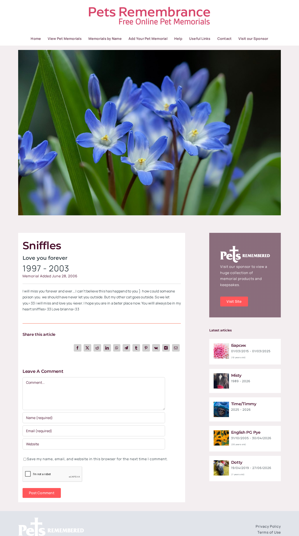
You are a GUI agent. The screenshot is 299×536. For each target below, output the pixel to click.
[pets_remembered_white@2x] (51, 519)
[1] (221, 345)
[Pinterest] (146, 348)
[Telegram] (126, 348)
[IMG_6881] (221, 462)
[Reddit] (97, 348)
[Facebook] (78, 348)
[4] (221, 432)
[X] (87, 348)
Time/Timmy (243, 404)
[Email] (176, 348)
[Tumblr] (136, 348)
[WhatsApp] (116, 348)
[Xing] (166, 348)
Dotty (236, 462)
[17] (149, 51)
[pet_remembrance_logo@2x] (149, 6)
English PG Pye (245, 432)
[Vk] (156, 348)
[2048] (221, 403)
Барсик (238, 345)
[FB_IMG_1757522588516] (221, 375)
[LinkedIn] (107, 348)
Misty (236, 375)
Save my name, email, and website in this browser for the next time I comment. (97, 458)
